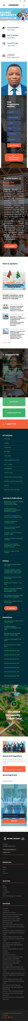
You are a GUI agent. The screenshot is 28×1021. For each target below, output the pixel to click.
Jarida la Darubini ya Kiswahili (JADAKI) (13, 539)
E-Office (6, 443)
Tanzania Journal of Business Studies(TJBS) (13, 533)
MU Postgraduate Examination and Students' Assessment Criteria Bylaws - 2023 (14, 927)
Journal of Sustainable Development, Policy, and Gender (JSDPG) (12, 545)
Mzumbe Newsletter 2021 (11, 659)
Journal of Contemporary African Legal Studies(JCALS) (13, 516)
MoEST (4, 867)
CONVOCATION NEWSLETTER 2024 (12, 640)
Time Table (7, 456)
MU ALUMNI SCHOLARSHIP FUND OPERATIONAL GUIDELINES (13, 596)
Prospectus (6, 910)
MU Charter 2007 (8, 923)
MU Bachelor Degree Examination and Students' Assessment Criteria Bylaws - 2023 (14, 933)
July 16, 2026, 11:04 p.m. (17, 314)
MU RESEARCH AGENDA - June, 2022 (13, 583)
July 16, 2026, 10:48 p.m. (17, 329)
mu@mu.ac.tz (6, 852)
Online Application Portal (11, 460)
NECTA (5, 869)
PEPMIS (5, 888)
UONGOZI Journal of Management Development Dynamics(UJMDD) (12, 510)
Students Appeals (8, 385)
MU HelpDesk (8, 468)
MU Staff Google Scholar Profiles (11, 551)
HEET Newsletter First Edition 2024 (12, 645)
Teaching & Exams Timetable (11, 368)
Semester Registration (9, 360)
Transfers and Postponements (12, 364)
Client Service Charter (9, 912)
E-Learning (7, 447)
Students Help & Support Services (13, 372)
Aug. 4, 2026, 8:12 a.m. (9, 293)
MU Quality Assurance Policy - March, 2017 (13, 577)
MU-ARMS (7, 451)
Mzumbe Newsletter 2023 (12, 650)
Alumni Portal (8, 473)
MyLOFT (6, 485)
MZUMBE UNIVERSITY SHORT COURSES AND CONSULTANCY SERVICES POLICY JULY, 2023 (13, 571)
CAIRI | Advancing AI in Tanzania (12, 896)
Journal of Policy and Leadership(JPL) (10, 522)
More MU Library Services (12, 490)
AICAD (4, 894)
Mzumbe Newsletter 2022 (12, 655)
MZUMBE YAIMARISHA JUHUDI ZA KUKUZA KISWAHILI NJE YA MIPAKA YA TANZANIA (13, 297)
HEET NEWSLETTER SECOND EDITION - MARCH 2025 (12, 634)
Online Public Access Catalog (13, 477)
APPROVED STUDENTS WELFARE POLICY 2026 (13, 601)
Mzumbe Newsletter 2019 (11, 672)
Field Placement (7, 377)
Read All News (7, 342)
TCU (4, 871)
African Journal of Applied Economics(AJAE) (12, 527)
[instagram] (11, 1017)
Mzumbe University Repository (13, 481)
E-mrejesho (6, 892)
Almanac (5, 908)
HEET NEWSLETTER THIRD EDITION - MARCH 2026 (13, 621)
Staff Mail (7, 439)
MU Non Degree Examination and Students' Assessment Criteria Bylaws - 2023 (14, 939)
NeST (4, 886)
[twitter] (8, 1017)
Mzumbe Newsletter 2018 (11, 676)
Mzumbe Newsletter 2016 (11, 667)
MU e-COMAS (8, 464)
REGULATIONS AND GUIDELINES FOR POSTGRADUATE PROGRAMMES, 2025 (13, 590)
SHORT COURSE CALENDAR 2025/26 (13, 949)
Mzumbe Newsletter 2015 (11, 663)
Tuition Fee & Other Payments (12, 389)
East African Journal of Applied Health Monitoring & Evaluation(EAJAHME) (13, 503)
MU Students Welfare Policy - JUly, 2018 (13, 565)
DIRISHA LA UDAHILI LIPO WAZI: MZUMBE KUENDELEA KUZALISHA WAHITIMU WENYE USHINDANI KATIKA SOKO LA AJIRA (17, 335)
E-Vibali (5, 890)
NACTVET (5, 873)
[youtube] (5, 1017)
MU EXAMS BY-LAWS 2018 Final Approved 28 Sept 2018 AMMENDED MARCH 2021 (13, 945)
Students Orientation (9, 381)
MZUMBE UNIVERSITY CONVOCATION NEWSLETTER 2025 (12, 628)
